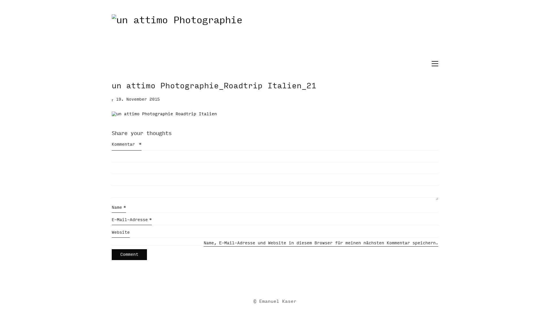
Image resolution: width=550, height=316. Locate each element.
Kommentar (127, 144)
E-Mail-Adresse (132, 219)
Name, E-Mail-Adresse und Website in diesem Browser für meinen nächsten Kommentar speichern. (321, 243)
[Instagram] (281, 283)
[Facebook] (267, 283)
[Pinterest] (296, 283)
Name (119, 207)
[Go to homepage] (275, 37)
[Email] (253, 283)
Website (121, 232)
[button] (433, 64)
